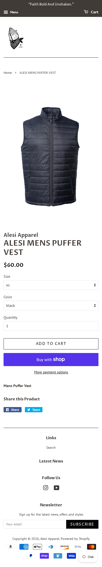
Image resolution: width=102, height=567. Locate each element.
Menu (13, 12)
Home (8, 73)
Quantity (10, 317)
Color (8, 296)
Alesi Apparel (49, 539)
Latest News (51, 461)
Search (51, 447)
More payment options (51, 372)
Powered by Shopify (75, 539)
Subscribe (82, 524)
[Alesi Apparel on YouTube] (56, 489)
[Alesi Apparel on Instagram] (45, 489)
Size (7, 276)
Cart (94, 12)
